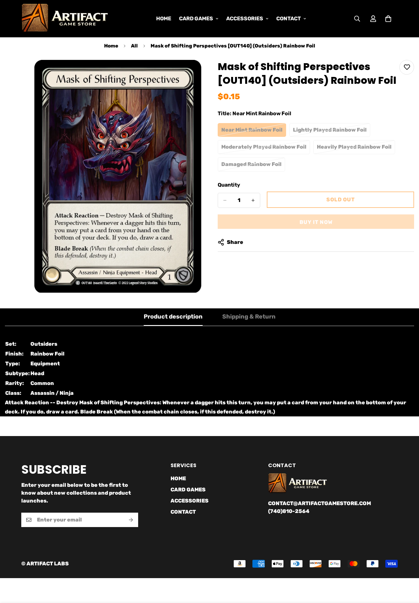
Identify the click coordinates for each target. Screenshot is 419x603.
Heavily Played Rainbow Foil (354, 149)
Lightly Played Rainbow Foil (330, 132)
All (134, 46)
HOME (163, 18)
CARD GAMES (196, 18)
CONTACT (288, 18)
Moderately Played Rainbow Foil (263, 149)
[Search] (357, 18)
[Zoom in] (195, 73)
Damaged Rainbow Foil (252, 166)
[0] (388, 18)
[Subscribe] (131, 520)
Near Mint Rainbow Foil (252, 132)
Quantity (229, 185)
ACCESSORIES (244, 18)
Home (111, 46)
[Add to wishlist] (406, 67)
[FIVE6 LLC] (64, 18)
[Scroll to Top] (406, 567)
